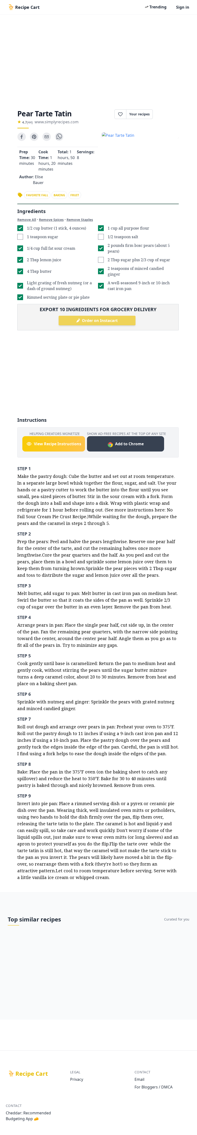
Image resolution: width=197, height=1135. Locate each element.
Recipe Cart (31, 1073)
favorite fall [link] (37, 195)
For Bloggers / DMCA (153, 1087)
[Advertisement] (98, 60)
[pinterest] (34, 136)
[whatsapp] (59, 136)
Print (168, 114)
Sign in (182, 7)
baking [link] (59, 195)
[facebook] (21, 136)
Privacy (76, 1079)
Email (139, 1079)
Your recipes (139, 114)
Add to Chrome (129, 443)
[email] (46, 136)
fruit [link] (74, 195)
